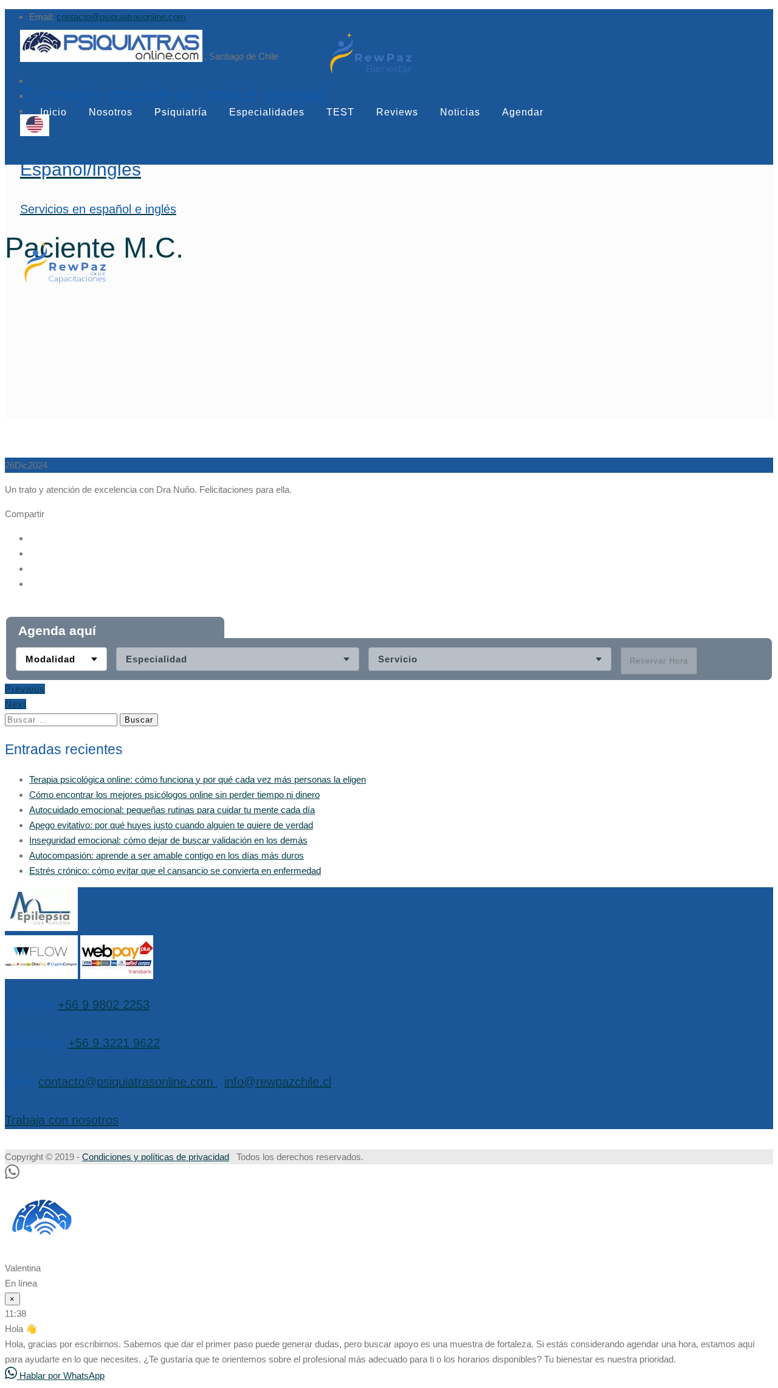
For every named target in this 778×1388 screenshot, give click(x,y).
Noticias (460, 112)
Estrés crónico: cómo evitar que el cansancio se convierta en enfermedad (175, 870)
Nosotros (111, 112)
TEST (340, 112)
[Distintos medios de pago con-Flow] (41, 976)
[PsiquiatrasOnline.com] (173, 47)
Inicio (53, 112)
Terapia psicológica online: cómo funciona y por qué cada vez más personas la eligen (197, 779)
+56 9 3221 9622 (114, 1043)
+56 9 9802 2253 (104, 1004)
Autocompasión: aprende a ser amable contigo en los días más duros (166, 855)
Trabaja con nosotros (62, 1120)
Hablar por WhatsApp (61, 1375)
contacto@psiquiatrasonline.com (121, 17)
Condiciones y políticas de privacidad (155, 1157)
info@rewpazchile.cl (277, 1081)
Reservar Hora (659, 660)
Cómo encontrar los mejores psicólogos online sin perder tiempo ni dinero (174, 794)
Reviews (397, 112)
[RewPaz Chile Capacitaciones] (65, 282)
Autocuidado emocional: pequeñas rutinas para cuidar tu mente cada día (172, 810)
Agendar (522, 112)
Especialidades (267, 112)
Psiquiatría (180, 112)
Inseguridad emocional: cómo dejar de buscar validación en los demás (168, 840)
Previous (25, 689)
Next (15, 704)
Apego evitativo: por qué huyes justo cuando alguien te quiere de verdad (171, 825)
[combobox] (61, 659)
